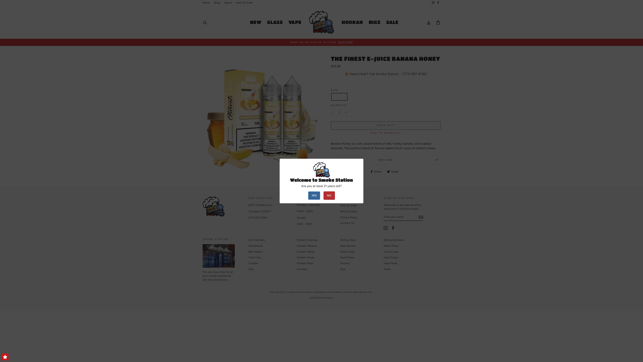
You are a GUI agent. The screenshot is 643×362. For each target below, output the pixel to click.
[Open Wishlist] (5, 357)
